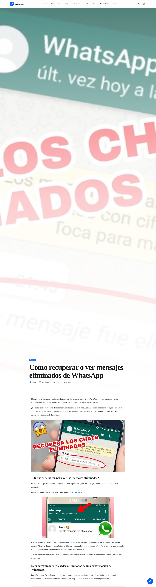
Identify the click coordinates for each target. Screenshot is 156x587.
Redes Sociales (90, 4)
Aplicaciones (55, 4)
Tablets (114, 4)
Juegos (67, 4)
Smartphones (104, 4)
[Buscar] (139, 4)
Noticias (77, 4)
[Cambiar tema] (144, 4)
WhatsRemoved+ (75, 492)
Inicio (46, 4)
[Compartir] (150, 581)
